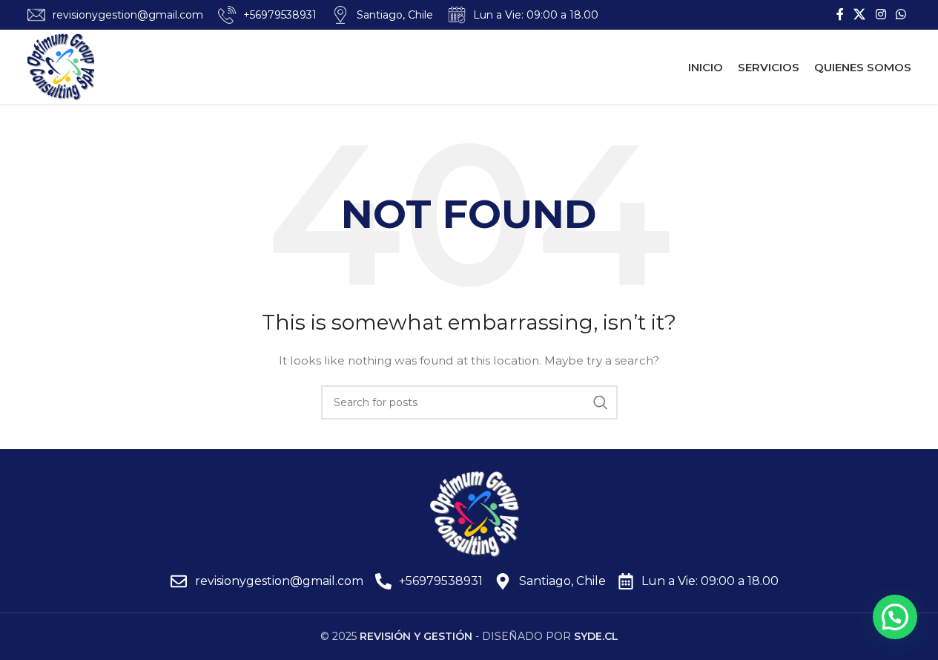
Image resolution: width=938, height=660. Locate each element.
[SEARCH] (601, 402)
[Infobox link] (115, 15)
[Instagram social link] (881, 14)
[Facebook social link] (840, 14)
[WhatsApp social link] (901, 14)
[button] (895, 617)
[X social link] (860, 14)
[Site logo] (60, 66)
